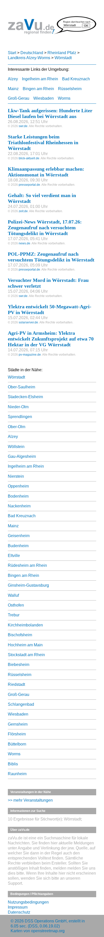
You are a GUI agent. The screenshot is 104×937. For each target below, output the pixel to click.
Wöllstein (16, 446)
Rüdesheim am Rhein (27, 565)
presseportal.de (29, 184)
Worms (64, 98)
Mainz (13, 89)
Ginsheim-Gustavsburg (28, 585)
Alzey (13, 79)
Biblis (13, 764)
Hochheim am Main (25, 645)
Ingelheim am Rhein (40, 79)
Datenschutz (19, 912)
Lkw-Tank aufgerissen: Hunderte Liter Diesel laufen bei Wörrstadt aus (50, 113)
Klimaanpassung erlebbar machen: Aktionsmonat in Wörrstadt (46, 171)
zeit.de (23, 211)
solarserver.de (28, 322)
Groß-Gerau (18, 98)
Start (12, 53)
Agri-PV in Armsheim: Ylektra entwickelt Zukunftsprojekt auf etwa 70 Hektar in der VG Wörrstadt (51, 338)
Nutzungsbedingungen (28, 902)
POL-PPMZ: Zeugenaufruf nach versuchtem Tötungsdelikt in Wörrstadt (51, 257)
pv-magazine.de (30, 354)
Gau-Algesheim (22, 456)
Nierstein (16, 476)
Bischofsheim (20, 635)
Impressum (18, 907)
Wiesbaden (43, 98)
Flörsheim (17, 734)
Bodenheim (18, 496)
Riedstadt (16, 684)
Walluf (13, 595)
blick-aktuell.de (29, 158)
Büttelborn (17, 744)
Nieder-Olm (18, 407)
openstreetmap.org (48, 931)
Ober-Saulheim (21, 387)
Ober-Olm (16, 427)
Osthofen (16, 605)
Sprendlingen (20, 417)
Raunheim (17, 774)
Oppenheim (18, 486)
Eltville (14, 555)
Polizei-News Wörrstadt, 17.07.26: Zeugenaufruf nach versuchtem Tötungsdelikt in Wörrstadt (45, 227)
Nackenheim (19, 506)
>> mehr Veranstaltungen (30, 800)
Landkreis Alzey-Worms (29, 58)
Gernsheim (18, 724)
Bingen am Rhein (38, 89)
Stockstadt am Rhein (26, 655)
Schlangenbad (21, 704)
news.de (24, 243)
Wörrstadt (63, 58)
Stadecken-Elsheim (25, 397)
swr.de (23, 126)
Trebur (13, 615)
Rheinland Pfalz (61, 53)
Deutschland (31, 53)
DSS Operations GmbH (46, 921)
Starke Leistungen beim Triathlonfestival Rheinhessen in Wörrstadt (43, 142)
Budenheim (18, 546)
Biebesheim (18, 664)
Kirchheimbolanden (25, 625)
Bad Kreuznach (76, 79)
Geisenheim (19, 536)
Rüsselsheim (70, 89)
